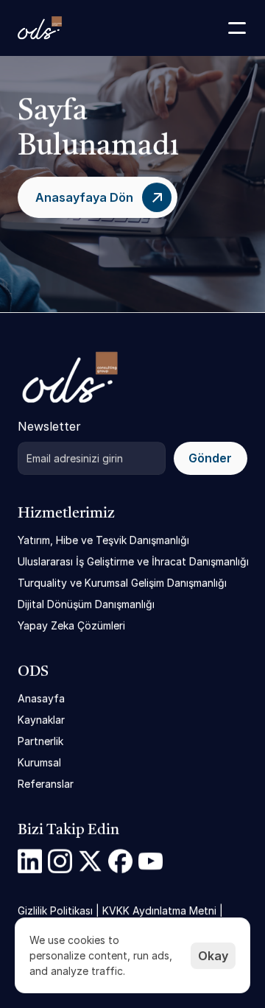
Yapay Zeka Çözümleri (71, 625)
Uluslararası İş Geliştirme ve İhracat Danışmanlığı (133, 561)
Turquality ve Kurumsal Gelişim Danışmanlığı (122, 583)
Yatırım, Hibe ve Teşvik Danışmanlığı (103, 540)
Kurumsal (39, 762)
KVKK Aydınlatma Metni (159, 910)
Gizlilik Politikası (55, 910)
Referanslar (46, 784)
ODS (33, 672)
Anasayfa (41, 698)
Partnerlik (40, 741)
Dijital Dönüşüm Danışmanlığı (86, 604)
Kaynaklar (41, 719)
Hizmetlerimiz (66, 514)
